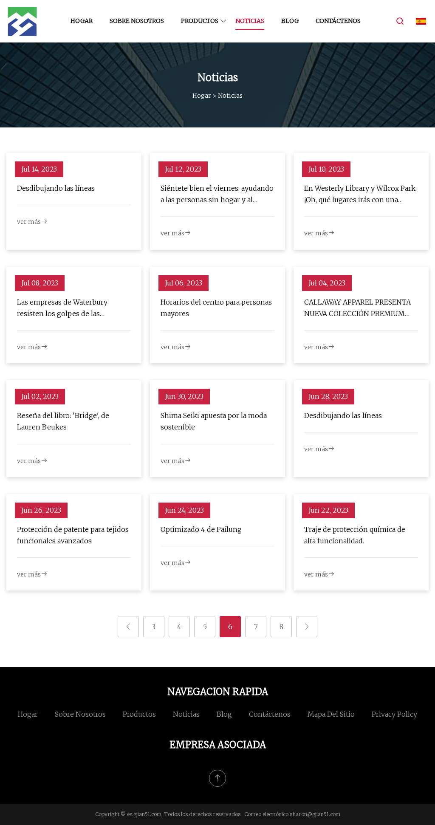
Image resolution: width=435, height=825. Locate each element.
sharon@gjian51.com (315, 814)
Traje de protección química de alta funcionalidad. (354, 535)
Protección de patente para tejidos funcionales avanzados (73, 535)
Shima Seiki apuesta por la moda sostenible (214, 421)
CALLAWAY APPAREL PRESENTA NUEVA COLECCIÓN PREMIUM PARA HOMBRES (357, 308)
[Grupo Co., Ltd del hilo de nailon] (22, 21)
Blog (290, 21)
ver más (29, 222)
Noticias (249, 21)
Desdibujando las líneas (56, 188)
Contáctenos (338, 21)
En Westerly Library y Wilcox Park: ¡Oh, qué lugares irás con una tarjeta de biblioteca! (360, 195)
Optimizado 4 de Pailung (201, 529)
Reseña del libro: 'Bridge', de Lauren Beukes (63, 421)
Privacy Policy (394, 714)
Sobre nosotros (137, 21)
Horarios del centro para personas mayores (216, 308)
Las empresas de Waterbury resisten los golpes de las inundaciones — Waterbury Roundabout (62, 308)
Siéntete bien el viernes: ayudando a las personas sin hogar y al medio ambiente (217, 195)
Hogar (82, 21)
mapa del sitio (331, 714)
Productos (199, 21)
